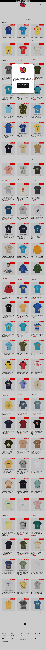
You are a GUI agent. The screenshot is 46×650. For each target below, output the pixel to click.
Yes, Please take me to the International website (23, 86)
